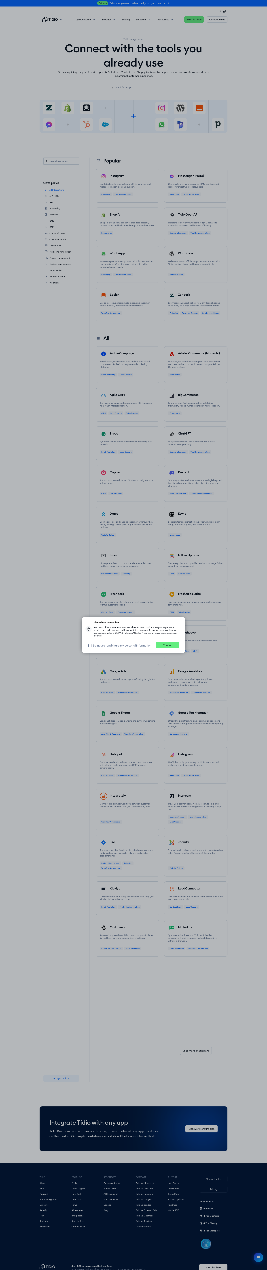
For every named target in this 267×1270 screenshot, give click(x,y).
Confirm (167, 645)
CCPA (118, 633)
